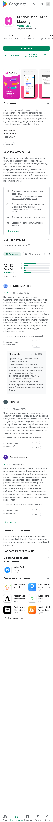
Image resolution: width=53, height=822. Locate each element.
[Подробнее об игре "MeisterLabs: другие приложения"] (48, 557)
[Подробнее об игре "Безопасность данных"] (48, 152)
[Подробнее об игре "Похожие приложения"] (48, 578)
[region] (26, 37)
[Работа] (9, 144)
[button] (33, 39)
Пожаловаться (13, 618)
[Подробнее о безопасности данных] (13, 231)
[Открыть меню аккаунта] (48, 4)
